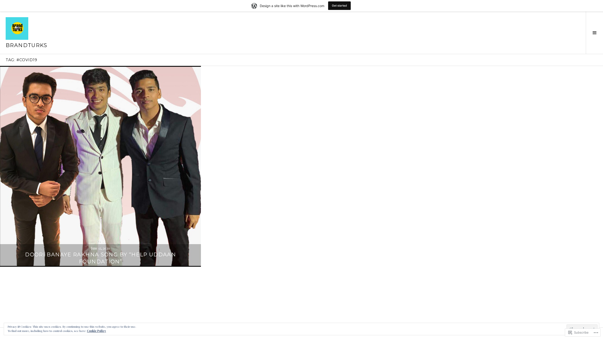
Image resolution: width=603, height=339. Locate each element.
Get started (339, 5)
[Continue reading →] (100, 166)
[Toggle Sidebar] (594, 33)
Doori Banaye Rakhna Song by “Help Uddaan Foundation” (100, 258)
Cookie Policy (96, 331)
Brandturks (26, 45)
